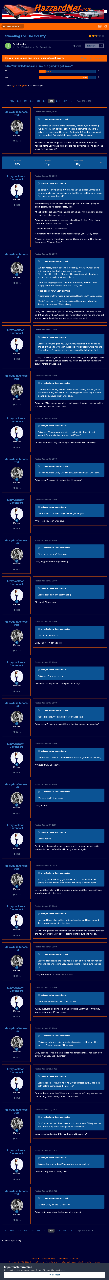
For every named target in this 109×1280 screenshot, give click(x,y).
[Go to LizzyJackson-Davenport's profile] (17, 190)
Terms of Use (42, 1270)
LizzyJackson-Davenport (16, 178)
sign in (14, 85)
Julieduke (21, 44)
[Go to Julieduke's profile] (8, 46)
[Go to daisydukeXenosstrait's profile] (17, 126)
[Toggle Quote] (39, 119)
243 (19, 101)
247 (45, 101)
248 (51, 101)
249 (58, 101)
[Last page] (71, 101)
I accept (55, 1274)
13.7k (17, 205)
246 (38, 101)
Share (78, 46)
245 (31, 101)
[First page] (6, 101)
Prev (12, 101)
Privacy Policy (48, 1258)
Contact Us (63, 1258)
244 (25, 101)
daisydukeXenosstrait (16, 113)
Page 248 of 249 (84, 101)
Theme (34, 1258)
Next (65, 101)
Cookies (74, 1258)
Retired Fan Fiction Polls (39, 47)
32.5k (18, 141)
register (23, 85)
